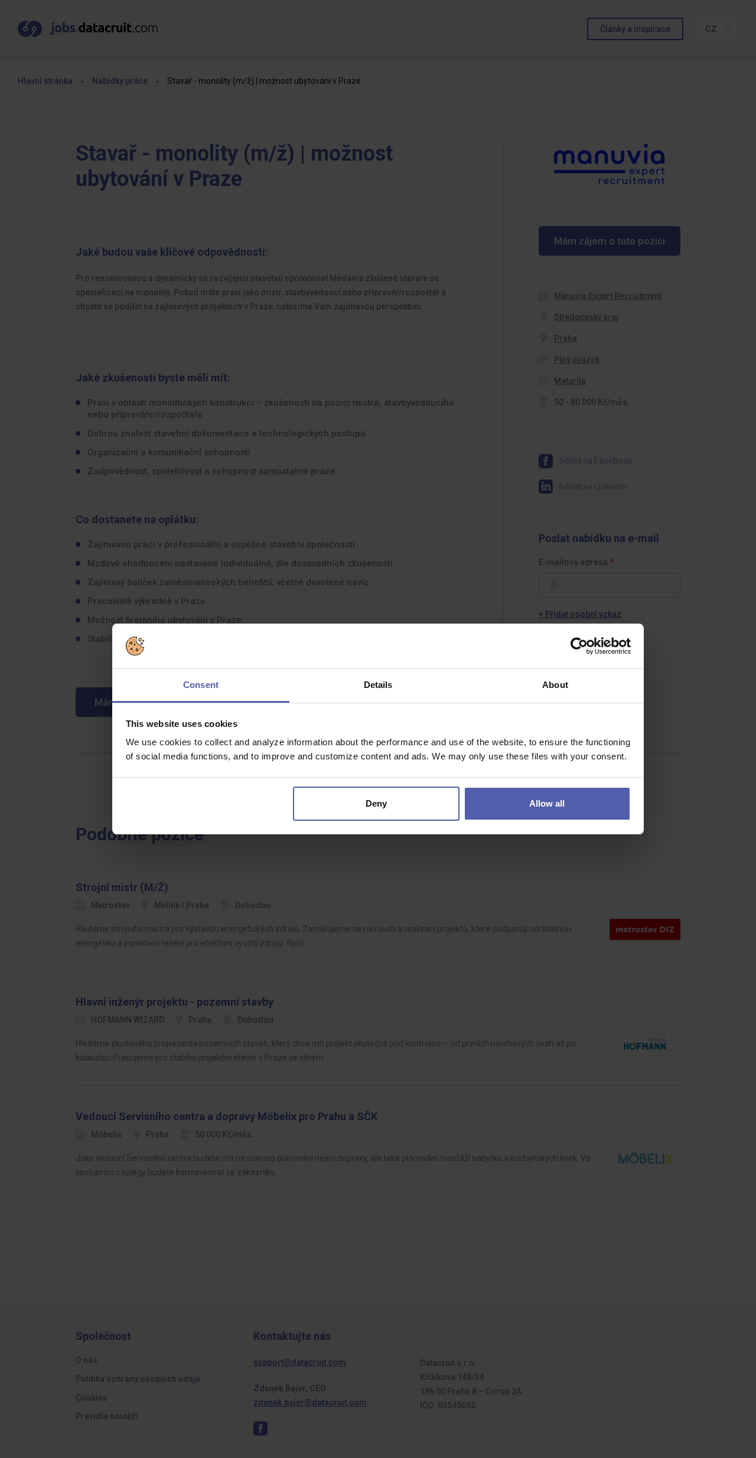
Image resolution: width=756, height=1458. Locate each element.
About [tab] (555, 685)
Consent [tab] (201, 685)
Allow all (547, 803)
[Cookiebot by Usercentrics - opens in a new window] (579, 646)
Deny (376, 803)
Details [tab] (378, 685)
